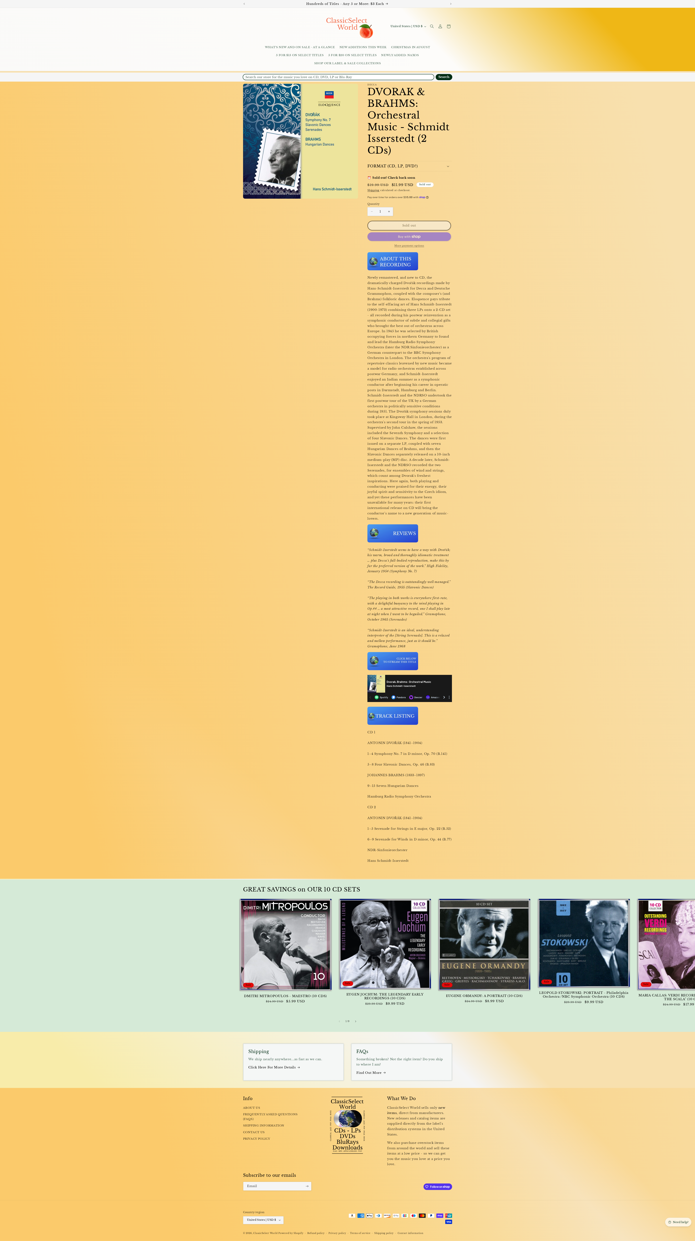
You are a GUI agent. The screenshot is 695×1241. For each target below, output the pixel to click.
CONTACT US (254, 1132)
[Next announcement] (451, 3)
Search (443, 77)
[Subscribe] (307, 1186)
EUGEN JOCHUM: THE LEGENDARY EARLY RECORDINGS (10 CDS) (385, 996)
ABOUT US (251, 1107)
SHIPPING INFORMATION (264, 1125)
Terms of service (360, 1233)
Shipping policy (384, 1233)
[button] (432, 26)
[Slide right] (356, 1021)
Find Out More (369, 1073)
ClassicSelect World (265, 1233)
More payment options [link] (409, 245)
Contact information (410, 1233)
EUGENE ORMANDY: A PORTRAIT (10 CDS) (484, 996)
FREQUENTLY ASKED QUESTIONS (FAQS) (270, 1117)
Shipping (373, 190)
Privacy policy (337, 1233)
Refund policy (316, 1233)
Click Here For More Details (272, 1067)
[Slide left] (339, 1021)
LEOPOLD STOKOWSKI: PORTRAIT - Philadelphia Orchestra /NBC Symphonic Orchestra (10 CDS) (583, 995)
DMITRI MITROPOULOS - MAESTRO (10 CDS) (285, 996)
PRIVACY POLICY (256, 1138)
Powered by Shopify (290, 1233)
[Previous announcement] (244, 3)
